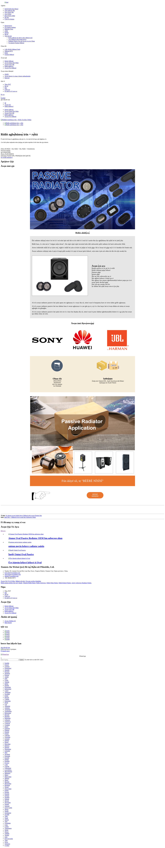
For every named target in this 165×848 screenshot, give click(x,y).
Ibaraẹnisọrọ (8, 25)
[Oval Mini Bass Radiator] (19, 558)
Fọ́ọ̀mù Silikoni (9, 54)
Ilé (5, 103)
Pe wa (2, 94)
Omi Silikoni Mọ (10, 10)
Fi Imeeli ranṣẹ (5, 651)
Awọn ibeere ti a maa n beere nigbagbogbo (17, 76)
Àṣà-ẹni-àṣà (8, 36)
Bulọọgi (7, 78)
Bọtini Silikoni (9, 61)
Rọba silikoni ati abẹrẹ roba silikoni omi (20, 38)
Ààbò (6, 31)
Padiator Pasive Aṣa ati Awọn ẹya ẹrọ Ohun (21, 41)
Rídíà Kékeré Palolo (65, 583)
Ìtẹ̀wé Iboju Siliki (10, 16)
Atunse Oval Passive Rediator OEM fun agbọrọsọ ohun (35, 538)
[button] (95, 495)
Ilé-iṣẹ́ (6, 34)
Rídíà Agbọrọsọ (41, 583)
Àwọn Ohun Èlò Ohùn (12, 63)
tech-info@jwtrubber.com (12, 573)
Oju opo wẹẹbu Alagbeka (33, 581)
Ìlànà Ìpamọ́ (8, 622)
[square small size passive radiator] (19, 542)
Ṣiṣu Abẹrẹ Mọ (9, 12)
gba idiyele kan (5, 647)
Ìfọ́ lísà (7, 17)
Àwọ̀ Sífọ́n (8, 14)
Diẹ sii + (3, 531)
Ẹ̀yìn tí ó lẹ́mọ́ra (9, 19)
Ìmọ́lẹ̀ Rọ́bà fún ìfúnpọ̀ (11, 9)
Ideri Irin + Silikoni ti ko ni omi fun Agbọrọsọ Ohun (20, 517)
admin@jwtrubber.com (11, 576)
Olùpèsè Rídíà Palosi (29, 583)
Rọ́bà (6, 53)
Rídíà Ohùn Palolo (52, 583)
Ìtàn (6, 88)
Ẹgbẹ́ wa (7, 89)
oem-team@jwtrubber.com (13, 574)
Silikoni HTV (9, 51)
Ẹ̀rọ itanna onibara (10, 27)
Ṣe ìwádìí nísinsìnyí (7, 157)
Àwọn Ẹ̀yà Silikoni (10, 68)
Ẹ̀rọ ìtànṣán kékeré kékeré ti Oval (25, 562)
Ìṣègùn (7, 32)
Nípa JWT (8, 84)
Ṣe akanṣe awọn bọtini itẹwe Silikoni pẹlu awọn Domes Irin (24, 515)
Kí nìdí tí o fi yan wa (11, 91)
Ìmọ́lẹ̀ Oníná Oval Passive (21, 554)
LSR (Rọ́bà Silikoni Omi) (12, 49)
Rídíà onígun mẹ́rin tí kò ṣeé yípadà (11, 583)
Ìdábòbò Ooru (9, 29)
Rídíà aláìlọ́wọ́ (9, 66)
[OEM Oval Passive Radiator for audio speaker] (26, 534)
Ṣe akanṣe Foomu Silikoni (16, 43)
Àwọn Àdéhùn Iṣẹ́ (10, 621)
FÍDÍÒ (7, 74)
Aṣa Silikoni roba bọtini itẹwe (17, 39)
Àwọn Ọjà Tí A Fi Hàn (8, 581)
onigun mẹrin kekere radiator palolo (26, 546)
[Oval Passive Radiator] (17, 550)
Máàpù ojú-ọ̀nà (20, 581)
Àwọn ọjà (8, 104)
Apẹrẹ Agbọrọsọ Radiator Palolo (81, 583)
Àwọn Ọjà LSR (9, 64)
